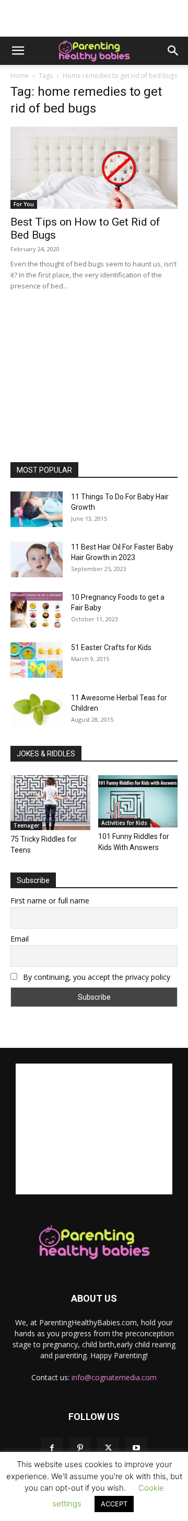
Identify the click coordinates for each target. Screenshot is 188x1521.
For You (24, 204)
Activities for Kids (124, 822)
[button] (17, 51)
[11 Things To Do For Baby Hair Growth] (36, 509)
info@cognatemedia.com (114, 1377)
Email (19, 939)
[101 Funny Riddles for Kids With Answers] (138, 801)
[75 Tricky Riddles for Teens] (50, 802)
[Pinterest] (79, 1448)
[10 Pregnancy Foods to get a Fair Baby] (36, 610)
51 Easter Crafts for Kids (111, 647)
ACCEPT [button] (114, 1504)
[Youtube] (136, 1448)
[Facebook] (51, 1448)
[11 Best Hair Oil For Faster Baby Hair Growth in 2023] (36, 560)
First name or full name (49, 900)
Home (19, 75)
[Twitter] (108, 1448)
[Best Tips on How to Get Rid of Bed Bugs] (94, 168)
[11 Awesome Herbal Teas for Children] (36, 710)
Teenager (26, 825)
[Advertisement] (94, 18)
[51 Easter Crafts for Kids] (36, 660)
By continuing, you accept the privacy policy (95, 977)
